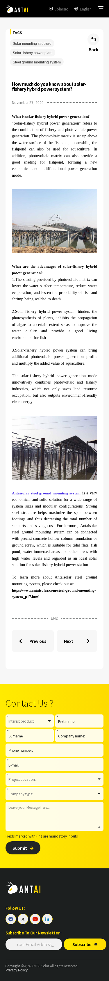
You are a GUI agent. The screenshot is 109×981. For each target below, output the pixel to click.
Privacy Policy (17, 970)
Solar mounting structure (32, 44)
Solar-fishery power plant (32, 53)
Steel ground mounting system (37, 62)
